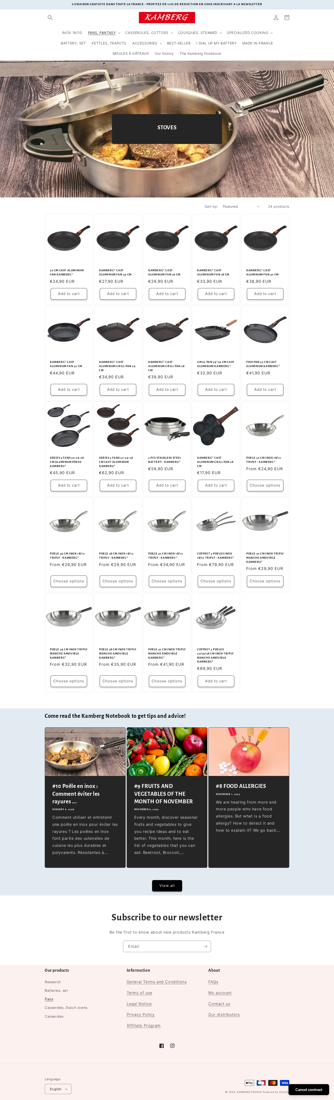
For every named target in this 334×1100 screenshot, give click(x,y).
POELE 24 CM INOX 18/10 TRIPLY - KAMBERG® (67, 555)
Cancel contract (308, 1090)
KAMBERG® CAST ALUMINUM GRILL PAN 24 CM (117, 366)
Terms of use (139, 992)
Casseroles (54, 1016)
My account (220, 992)
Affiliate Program (144, 1025)
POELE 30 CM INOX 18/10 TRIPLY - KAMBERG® (165, 555)
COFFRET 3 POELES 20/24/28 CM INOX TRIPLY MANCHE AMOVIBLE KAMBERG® (215, 655)
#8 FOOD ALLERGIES (241, 786)
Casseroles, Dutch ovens (66, 1007)
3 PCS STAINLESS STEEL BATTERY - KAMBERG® (164, 460)
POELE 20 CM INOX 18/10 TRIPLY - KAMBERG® (263, 460)
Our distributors (224, 1014)
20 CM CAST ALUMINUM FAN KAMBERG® (67, 272)
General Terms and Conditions (157, 981)
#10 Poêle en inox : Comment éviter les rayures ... (76, 793)
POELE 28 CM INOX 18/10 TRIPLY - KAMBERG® (116, 555)
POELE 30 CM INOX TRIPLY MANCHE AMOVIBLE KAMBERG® (167, 653)
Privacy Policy (141, 1014)
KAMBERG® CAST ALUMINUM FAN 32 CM (66, 364)
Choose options (265, 485)
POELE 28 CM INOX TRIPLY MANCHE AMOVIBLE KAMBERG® (117, 653)
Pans (49, 999)
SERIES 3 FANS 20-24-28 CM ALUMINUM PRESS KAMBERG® (67, 462)
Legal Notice (139, 1003)
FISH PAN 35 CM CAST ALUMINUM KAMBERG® (263, 364)
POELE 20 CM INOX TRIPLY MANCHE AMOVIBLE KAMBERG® (265, 557)
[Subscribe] (205, 946)
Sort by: (211, 206)
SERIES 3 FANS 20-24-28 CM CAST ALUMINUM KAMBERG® (116, 462)
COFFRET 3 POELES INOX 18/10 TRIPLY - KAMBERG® (215, 555)
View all (167, 885)
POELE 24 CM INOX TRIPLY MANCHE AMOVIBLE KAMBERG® (69, 653)
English (56, 1089)
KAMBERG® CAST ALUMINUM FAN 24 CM (115, 272)
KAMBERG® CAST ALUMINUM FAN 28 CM (213, 272)
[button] (50, 17)
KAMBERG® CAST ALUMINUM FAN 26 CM (164, 272)
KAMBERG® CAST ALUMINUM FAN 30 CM (262, 272)
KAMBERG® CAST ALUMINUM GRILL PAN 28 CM (166, 366)
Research (53, 982)
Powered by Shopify (276, 1091)
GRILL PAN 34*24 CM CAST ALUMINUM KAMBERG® (215, 364)
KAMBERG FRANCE (249, 1091)
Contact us (219, 1003)
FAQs (213, 981)
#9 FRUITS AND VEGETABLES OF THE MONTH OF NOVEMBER (163, 793)
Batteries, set (56, 990)
